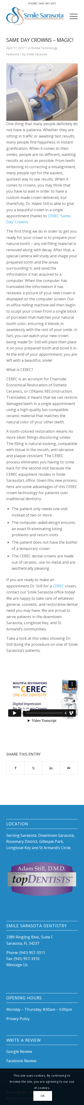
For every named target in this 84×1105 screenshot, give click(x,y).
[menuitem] (71, 16)
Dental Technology (44, 48)
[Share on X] (33, 767)
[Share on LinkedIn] (51, 767)
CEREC (58, 586)
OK (43, 1096)
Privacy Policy (18, 1018)
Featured (12, 54)
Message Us (17, 964)
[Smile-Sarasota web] (34, 16)
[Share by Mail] (68, 767)
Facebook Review (21, 1060)
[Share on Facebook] (15, 767)
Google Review (19, 1051)
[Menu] (71, 16)
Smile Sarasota (36, 54)
